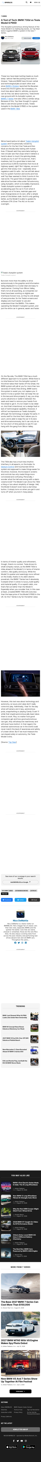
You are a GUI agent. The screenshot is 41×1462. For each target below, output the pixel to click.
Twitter (21, 900)
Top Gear (12, 742)
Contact (29, 1407)
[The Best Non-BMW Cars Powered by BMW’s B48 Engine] (6, 1249)
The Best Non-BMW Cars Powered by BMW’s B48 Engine (25, 1250)
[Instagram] (22, 943)
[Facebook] (15, 943)
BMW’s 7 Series (7, 99)
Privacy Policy (18, 1412)
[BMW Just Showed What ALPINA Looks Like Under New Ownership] (34, 1013)
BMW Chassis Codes (20, 1407)
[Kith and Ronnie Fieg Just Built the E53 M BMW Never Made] (34, 1059)
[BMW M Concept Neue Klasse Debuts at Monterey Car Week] (34, 1025)
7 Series (4, 16)
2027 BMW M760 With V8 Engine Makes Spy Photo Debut (19, 1342)
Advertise (4, 1409)
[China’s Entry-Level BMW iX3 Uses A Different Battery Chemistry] (6, 1235)
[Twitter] (19, 943)
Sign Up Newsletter (33, 1409)
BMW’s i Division (12, 86)
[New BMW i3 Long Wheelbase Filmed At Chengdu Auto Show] (6, 1196)
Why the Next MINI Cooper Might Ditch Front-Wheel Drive (26, 1210)
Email (35, 900)
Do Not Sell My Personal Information (33, 1413)
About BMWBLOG (6, 1407)
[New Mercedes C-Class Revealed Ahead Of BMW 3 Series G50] (34, 1048)
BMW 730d (15, 109)
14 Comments (36, 38)
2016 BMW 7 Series (7, 890)
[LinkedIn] (25, 943)
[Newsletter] (31, 2)
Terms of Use (18, 1409)
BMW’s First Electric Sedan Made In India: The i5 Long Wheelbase (26, 1184)
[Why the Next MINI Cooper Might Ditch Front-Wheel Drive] (6, 1209)
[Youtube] (22, 1441)
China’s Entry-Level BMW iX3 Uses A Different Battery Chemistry (24, 1237)
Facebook (7, 900)
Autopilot (33, 890)
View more (19, 1391)
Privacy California (6, 1416)
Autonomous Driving (21, 890)
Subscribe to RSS (6, 1412)
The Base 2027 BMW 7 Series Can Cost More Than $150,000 (19, 1303)
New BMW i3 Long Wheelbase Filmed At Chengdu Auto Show (25, 1197)
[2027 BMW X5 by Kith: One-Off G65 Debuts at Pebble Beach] (34, 1036)
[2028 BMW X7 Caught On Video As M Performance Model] (6, 1222)
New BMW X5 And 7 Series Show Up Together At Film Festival (19, 1380)
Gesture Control (7, 467)
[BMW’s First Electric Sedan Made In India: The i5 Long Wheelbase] (6, 1183)
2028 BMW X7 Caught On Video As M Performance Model (25, 1223)
